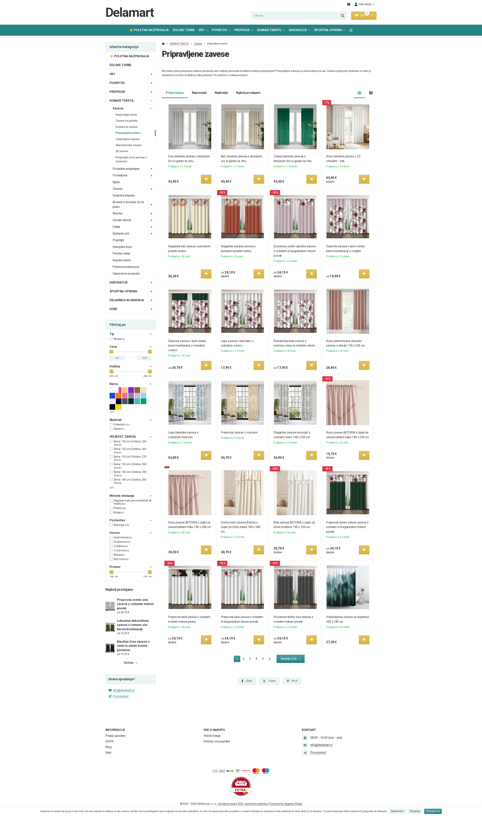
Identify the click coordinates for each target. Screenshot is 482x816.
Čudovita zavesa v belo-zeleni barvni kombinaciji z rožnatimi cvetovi (187, 345)
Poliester (122, 424)
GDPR (109, 741)
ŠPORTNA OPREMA (328, 30)
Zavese (118, 108)
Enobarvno (122, 541)
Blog (108, 747)
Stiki (108, 752)
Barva (114, 384)
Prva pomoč (120, 696)
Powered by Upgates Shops (285, 803)
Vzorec (115, 533)
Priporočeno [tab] (175, 92)
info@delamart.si (124, 690)
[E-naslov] (348, 4)
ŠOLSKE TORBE (184, 30)
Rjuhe (116, 182)
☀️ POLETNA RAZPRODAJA (149, 30)
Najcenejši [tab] (199, 92)
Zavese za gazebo (127, 120)
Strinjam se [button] (433, 811)
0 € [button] (363, 15)
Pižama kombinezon (126, 267)
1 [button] (238, 659)
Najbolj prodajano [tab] (248, 92)
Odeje (116, 227)
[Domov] (163, 43)
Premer (115, 567)
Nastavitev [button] (397, 811)
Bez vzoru (121, 559)
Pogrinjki (118, 240)
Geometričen (123, 537)
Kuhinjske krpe (122, 247)
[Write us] (305, 752)
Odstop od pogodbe (217, 741)
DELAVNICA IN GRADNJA (127, 300)
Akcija (119, 338)
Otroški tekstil (122, 220)
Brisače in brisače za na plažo (128, 204)
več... (112, 411)
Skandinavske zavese (128, 145)
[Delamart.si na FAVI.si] (241, 786)
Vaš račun (365, 4)
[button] (372, 15)
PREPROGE (242, 30)
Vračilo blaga (212, 736)
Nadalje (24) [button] (289, 659)
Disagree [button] (415, 811)
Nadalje (128, 662)
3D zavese (122, 151)
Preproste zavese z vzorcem (239, 432)
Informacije (115, 730)
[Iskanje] (342, 15)
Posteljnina (120, 175)
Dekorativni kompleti (126, 273)
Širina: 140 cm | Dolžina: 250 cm (130, 473)
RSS (240, 803)
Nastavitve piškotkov (256, 803)
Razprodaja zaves (126, 114)
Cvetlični (121, 546)
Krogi (119, 512)
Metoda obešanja (122, 496)
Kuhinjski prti (121, 233)
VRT (201, 30)
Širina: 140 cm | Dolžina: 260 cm (130, 481)
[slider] (111, 352)
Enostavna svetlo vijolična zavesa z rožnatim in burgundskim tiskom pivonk (295, 251)
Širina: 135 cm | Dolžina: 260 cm (130, 450)
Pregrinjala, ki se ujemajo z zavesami (131, 159)
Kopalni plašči (122, 260)
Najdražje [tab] (221, 92)
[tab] (359, 93)
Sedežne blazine (124, 195)
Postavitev (117, 520)
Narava (119, 554)
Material (115, 420)
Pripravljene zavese (128, 132)
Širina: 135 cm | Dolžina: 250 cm (130, 443)
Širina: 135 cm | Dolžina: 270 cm (130, 458)
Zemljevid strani (227, 803)
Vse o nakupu (214, 730)
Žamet (119, 428)
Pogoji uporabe (115, 736)
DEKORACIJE (298, 30)
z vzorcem (121, 550)
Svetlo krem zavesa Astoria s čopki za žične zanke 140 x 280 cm (240, 527)
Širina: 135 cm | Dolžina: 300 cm (130, 466)
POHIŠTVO (219, 30)
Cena (113, 346)
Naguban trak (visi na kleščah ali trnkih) (132, 502)
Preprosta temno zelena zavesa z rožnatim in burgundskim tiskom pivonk (347, 527)
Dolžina (115, 366)
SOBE (113, 309)
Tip (112, 334)
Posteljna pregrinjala (126, 169)
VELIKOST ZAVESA (123, 436)
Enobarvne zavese (127, 126)
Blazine (117, 213)
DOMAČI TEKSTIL (269, 30)
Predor (120, 508)
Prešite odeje (121, 253)
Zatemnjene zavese (128, 139)
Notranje (121, 524)
